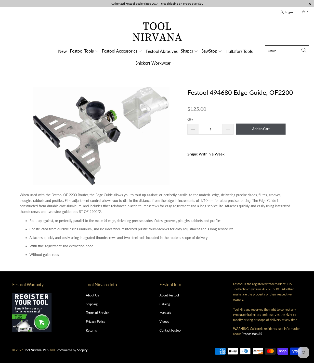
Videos (164, 321)
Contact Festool (170, 330)
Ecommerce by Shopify (71, 350)
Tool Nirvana (32, 350)
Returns (91, 330)
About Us (92, 295)
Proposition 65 (252, 334)
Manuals (165, 313)
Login (289, 12)
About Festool (169, 295)
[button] (84, 51)
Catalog (164, 304)
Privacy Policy (95, 321)
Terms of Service (97, 313)
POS (46, 350)
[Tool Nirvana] (157, 32)
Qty (190, 119)
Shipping (92, 304)
